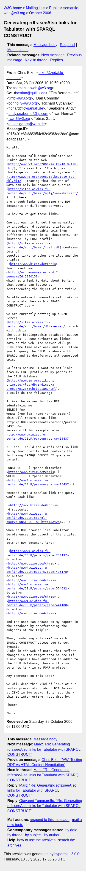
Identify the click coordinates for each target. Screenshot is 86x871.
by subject (33, 835)
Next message (53, 55)
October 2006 (40, 13)
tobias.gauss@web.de (26, 124)
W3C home (13, 8)
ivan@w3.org (19, 119)
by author (51, 835)
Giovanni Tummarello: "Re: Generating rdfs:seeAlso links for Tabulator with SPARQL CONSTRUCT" (44, 806)
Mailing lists (35, 8)
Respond (67, 45)
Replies (56, 60)
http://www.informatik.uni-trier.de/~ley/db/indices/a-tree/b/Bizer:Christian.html (31, 384)
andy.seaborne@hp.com (28, 114)
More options (17, 50)
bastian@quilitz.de (30, 93)
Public (54, 8)
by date (71, 830)
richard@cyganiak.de (25, 108)
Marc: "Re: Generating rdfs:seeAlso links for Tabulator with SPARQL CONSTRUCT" (43, 749)
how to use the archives (36, 840)
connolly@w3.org (22, 103)
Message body (45, 45)
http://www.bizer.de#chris (33, 264)
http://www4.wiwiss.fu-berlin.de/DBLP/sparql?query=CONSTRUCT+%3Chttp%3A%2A (33, 518)
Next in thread (36, 60)
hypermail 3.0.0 (66, 854)
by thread (14, 835)
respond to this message (49, 820)
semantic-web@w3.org (33, 88)
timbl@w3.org (19, 98)
